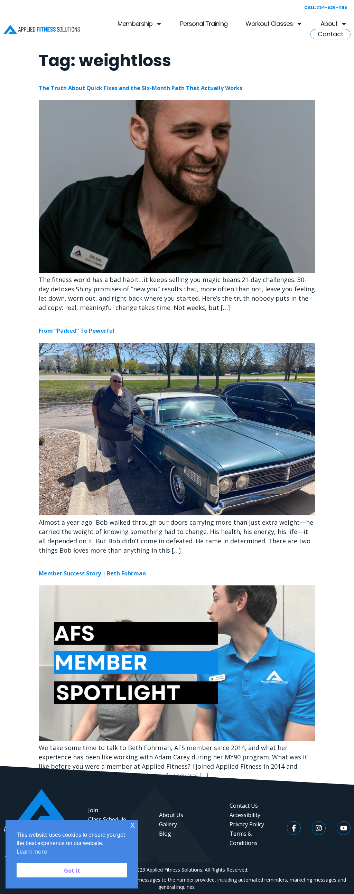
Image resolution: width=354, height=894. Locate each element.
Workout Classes (269, 23)
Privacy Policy (247, 824)
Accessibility (245, 815)
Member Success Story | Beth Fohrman (92, 573)
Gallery (168, 824)
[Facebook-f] (294, 828)
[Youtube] (344, 828)
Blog (165, 833)
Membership (135, 23)
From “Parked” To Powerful (76, 330)
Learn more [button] (32, 851)
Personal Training (203, 23)
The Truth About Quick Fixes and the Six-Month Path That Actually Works (140, 88)
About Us (171, 815)
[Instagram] (319, 828)
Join (93, 810)
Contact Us (244, 805)
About (328, 23)
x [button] (132, 825)
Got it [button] (72, 870)
